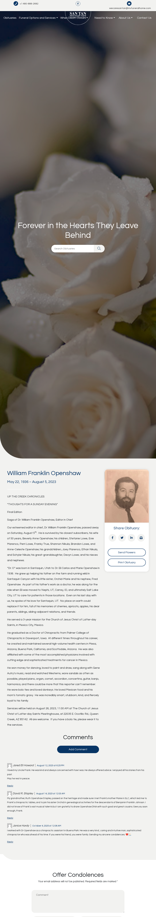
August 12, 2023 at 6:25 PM (50, 765)
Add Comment (78, 749)
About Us (124, 17)
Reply (10, 786)
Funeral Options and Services (37, 17)
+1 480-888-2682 (29, 3)
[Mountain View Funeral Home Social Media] (78, 3)
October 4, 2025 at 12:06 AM (46, 826)
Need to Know (103, 17)
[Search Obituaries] (99, 248)
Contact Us (144, 17)
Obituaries (10, 17)
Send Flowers (126, 552)
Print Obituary (127, 562)
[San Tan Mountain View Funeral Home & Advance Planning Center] (78, 18)
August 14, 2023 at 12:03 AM (50, 793)
